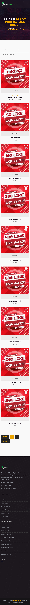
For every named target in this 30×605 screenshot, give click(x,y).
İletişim (3, 500)
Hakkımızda (4, 503)
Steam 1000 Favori (15, 382)
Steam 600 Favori (15, 301)
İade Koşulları (5, 516)
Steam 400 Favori (15, 260)
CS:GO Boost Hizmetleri (7, 537)
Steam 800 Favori (15, 342)
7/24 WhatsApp (5, 506)
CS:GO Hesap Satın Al (7, 534)
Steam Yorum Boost (6, 541)
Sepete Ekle (15, 133)
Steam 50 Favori (15, 138)
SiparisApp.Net (17, 600)
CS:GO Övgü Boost (6, 527)
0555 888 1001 (7, 485)
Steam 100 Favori (15, 178)
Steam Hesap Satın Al (7, 547)
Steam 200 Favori (15, 219)
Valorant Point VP (6, 554)
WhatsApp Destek (8, 482)
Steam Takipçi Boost (15, 97)
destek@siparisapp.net (9, 488)
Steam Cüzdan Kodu (7, 551)
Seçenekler (15, 90)
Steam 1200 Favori (15, 423)
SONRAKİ (5, 441)
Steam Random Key (6, 544)
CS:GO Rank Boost (6, 531)
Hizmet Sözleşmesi (6, 510)
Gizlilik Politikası (5, 513)
